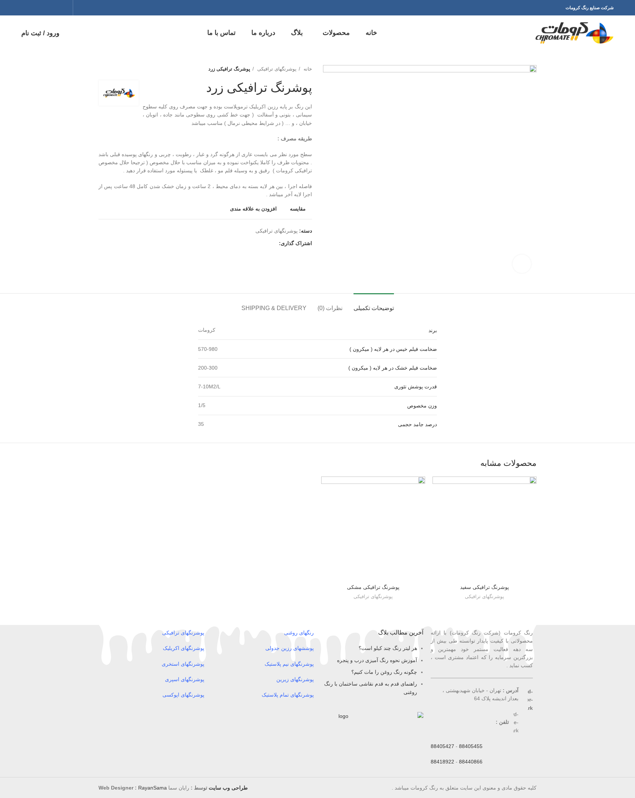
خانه (307, 69)
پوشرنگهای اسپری (184, 679)
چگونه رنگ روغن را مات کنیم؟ (384, 672)
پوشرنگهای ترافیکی (276, 69)
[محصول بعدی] (102, 69)
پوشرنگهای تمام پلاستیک (288, 695)
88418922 (442, 762)
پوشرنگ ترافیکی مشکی (373, 587)
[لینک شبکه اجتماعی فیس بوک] (64, 7)
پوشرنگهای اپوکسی (183, 695)
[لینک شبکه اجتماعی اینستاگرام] (45, 7)
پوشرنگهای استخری (183, 664)
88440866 (470, 762)
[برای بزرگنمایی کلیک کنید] (522, 264)
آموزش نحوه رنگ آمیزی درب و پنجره (377, 660)
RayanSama (152, 788)
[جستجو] (77, 7)
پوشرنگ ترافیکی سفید (484, 587)
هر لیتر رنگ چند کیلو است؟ (388, 648)
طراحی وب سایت (228, 788)
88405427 (442, 746)
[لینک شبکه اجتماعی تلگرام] (239, 243)
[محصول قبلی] (117, 69)
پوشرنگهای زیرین (295, 679)
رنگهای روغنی (299, 633)
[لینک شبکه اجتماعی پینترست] (26, 7)
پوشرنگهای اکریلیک (183, 648)
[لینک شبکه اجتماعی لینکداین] (247, 243)
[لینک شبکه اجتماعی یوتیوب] (35, 7)
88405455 (470, 746)
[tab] (374, 304)
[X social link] (55, 7)
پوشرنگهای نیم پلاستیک (289, 664)
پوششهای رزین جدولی (289, 648)
